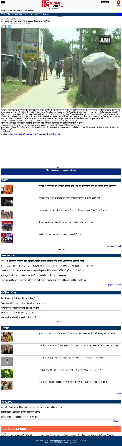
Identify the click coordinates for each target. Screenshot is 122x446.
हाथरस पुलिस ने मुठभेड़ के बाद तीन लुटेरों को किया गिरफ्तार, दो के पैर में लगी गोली (69, 198)
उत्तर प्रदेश (18, 14)
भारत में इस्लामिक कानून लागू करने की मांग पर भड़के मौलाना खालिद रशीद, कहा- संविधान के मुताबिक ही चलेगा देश (43, 280)
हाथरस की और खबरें (114, 246)
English (46, 14)
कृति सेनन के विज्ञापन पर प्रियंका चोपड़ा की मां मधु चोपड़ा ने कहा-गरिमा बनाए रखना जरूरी (73, 382)
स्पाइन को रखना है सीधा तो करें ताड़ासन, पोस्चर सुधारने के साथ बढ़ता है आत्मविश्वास (71, 358)
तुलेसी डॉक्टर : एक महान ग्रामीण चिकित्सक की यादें (20, 412)
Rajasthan (39, 440)
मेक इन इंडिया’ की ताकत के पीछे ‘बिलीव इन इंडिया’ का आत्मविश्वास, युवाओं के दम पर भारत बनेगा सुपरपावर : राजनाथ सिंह (47, 266)
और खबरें (118, 394)
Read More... (112, 435)
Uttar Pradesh (10, 19)
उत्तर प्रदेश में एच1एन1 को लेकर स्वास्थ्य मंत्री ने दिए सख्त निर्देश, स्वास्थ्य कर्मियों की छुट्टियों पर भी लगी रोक (42, 270)
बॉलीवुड (3, 14)
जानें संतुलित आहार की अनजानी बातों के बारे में (18, 317)
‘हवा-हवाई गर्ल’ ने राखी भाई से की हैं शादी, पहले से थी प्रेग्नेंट (24, 303)
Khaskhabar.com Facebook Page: (61, 170)
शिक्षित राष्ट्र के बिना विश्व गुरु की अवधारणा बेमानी (20, 417)
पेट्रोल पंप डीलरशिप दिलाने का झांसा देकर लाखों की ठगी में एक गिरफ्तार (66, 222)
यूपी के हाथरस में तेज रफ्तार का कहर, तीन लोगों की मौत (60, 234)
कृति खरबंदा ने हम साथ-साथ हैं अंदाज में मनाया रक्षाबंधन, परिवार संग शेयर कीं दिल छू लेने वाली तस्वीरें (77, 333)
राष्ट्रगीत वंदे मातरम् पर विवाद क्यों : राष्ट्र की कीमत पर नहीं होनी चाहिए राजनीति (31, 407)
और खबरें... (117, 421)
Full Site (69, 444)
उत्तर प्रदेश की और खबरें (112, 285)
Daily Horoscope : (10, 429)
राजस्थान (25, 14)
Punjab (60, 440)
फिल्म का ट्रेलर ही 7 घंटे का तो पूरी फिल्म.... (18, 313)
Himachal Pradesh (79, 440)
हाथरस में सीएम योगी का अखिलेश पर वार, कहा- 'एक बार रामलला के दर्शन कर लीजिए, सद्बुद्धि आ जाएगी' (77, 186)
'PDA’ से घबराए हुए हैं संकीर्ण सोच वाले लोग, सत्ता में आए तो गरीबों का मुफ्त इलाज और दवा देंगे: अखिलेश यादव (42, 261)
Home (3, 19)
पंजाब (31, 14)
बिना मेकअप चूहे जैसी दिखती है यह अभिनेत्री (18, 298)
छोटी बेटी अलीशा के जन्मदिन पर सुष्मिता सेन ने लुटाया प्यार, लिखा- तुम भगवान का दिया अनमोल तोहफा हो (78, 346)
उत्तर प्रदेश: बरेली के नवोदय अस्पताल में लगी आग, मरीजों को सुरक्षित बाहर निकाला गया (34, 275)
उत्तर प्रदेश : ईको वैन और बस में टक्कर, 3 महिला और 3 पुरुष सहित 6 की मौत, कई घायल (73, 210)
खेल (13, 14)
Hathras (18, 19)
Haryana (67, 440)
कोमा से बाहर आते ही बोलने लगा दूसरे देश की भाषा (20, 308)
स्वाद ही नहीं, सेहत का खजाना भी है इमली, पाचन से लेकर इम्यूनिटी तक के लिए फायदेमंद (71, 370)
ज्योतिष (8, 14)
